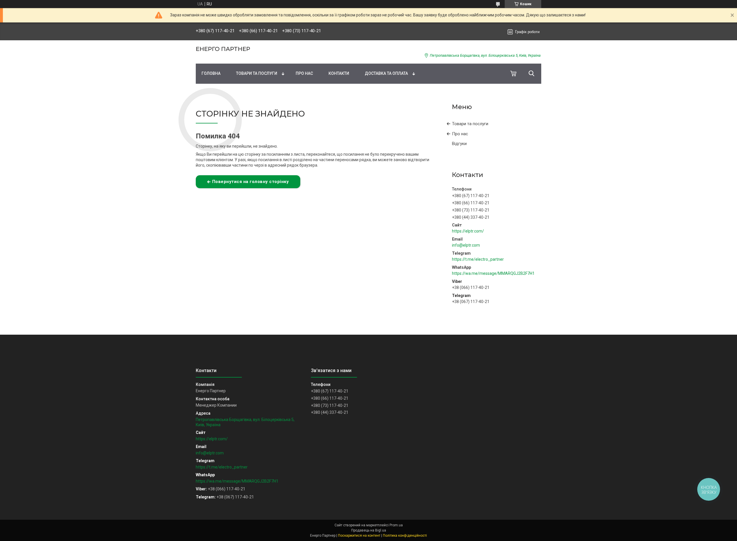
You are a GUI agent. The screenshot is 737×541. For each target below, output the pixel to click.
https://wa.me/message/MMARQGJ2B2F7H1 (493, 273)
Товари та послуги (256, 73)
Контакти (338, 73)
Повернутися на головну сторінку (250, 181)
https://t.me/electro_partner (478, 259)
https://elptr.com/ (468, 231)
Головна (211, 73)
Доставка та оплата (386, 73)
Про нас (304, 73)
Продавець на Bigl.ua (368, 530)
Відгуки (459, 143)
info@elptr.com (466, 245)
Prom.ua (396, 525)
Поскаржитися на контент (359, 536)
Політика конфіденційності (405, 536)
